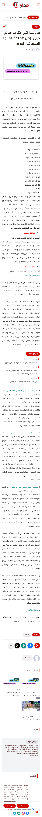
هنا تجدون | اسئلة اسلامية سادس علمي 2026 (32, 695)
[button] (30, 645)
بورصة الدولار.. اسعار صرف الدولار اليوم (23, 381)
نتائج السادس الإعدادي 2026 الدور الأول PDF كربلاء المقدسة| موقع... (14, 17)
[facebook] (27, 813)
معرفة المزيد (9, 806)
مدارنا (33, 49)
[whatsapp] (18, 813)
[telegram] (14, 813)
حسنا (22, 806)
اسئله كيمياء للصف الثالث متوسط (13, 694)
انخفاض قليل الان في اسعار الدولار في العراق (20, 362)
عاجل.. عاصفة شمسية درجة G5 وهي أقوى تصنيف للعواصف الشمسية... (21, 372)
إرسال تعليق (32, 741)
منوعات (35, 26)
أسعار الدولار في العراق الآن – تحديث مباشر (31, 718)
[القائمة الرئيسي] (38, 5)
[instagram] (23, 813)
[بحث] (3, 5)
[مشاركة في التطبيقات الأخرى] (10, 645)
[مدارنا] (21, 5)
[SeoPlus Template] (32, 808)
